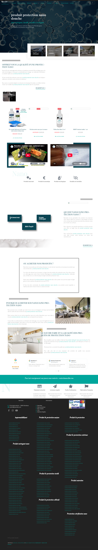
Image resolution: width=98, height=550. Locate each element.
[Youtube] (16, 410)
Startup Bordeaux (21, 542)
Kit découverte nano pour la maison (38, 129)
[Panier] (92, 2)
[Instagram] (13, 410)
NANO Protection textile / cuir (80, 129)
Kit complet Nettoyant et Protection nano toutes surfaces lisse (17, 130)
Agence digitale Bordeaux (30, 542)
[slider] (9, 96)
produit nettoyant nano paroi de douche (78, 340)
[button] (29, 3)
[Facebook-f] (9, 410)
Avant (5, 92)
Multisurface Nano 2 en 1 (59, 129)
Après (14, 92)
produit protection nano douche (21, 73)
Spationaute (15, 542)
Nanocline (4, 1)
